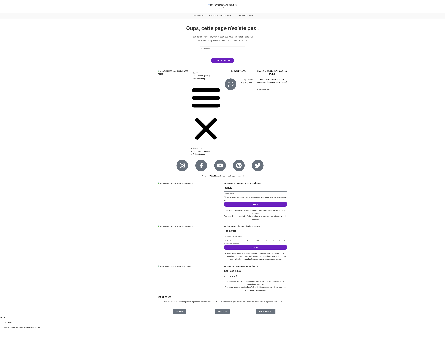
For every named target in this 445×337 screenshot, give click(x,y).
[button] (206, 113)
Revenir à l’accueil (223, 60)
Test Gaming (197, 73)
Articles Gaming (199, 79)
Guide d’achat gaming (201, 76)
